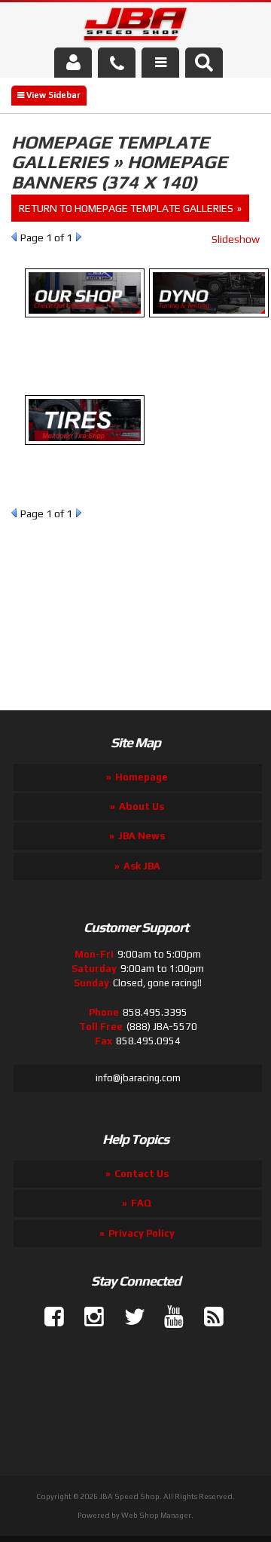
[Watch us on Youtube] (168, 1317)
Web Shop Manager (156, 1515)
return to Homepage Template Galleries (126, 208)
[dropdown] (160, 63)
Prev (14, 236)
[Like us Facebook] (48, 1317)
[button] (204, 63)
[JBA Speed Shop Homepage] (136, 27)
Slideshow (236, 239)
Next (78, 236)
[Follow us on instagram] (88, 1317)
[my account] (73, 63)
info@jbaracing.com (138, 1078)
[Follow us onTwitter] (128, 1317)
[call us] (117, 63)
